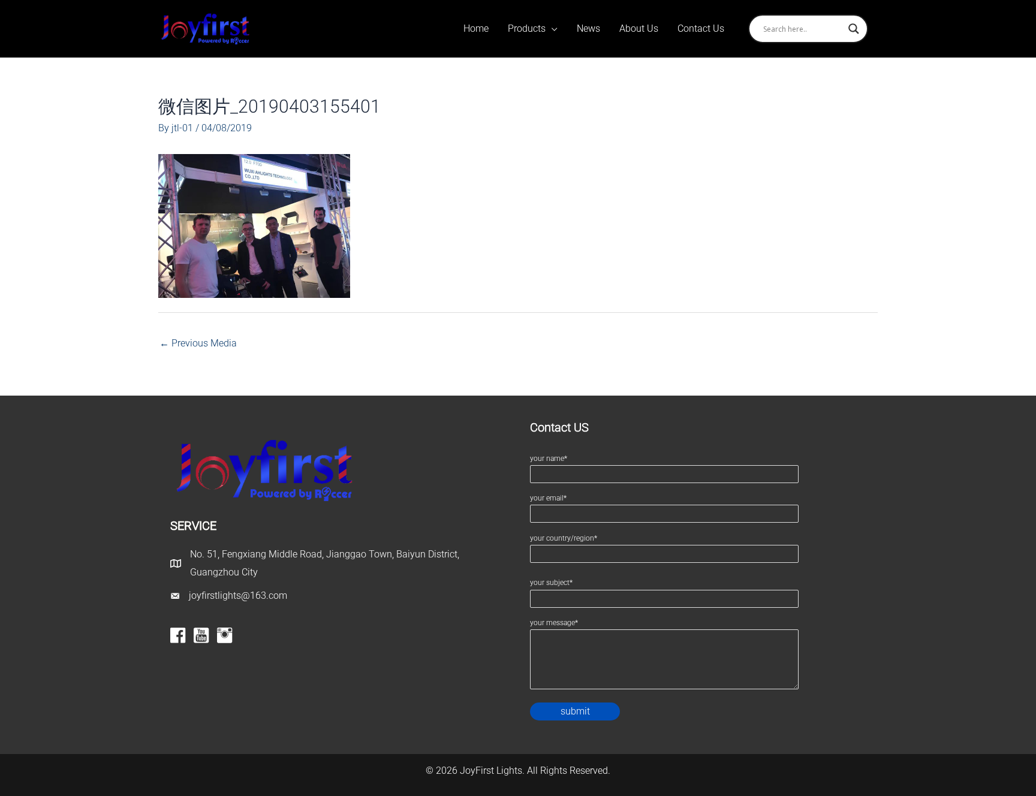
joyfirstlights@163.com (238, 595)
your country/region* (563, 538)
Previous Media (198, 343)
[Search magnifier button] (853, 28)
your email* (548, 498)
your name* (548, 458)
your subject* (551, 582)
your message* (554, 623)
